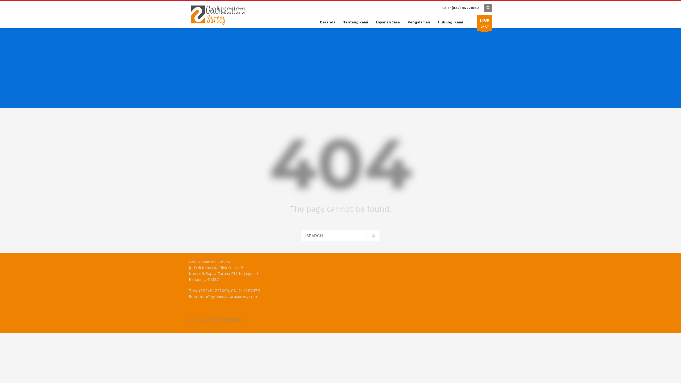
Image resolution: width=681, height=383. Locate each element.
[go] (373, 236)
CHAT (484, 23)
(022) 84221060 (465, 8)
